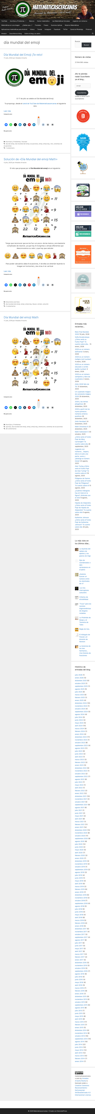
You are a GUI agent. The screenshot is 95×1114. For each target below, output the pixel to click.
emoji (40, 144)
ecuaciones (34, 144)
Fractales (38, 25)
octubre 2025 (80, 683)
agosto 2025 (79, 689)
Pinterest (89, 29)
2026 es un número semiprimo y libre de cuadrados (82, 376)
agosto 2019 (79, 872)
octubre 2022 (80, 774)
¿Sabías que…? (27, 25)
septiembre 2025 (81, 686)
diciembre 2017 (80, 929)
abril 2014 (78, 1053)
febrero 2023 (80, 762)
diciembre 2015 (80, 996)
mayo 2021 (79, 816)
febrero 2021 (80, 824)
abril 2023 (79, 757)
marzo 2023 (79, 759)
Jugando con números (80, 21)
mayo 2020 (79, 850)
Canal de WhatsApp (76, 29)
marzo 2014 (79, 1056)
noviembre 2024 (81, 706)
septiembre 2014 (81, 1039)
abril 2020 (79, 853)
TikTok (65, 29)
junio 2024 (79, 720)
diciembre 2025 (81, 680)
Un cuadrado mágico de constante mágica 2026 (83, 394)
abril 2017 (78, 951)
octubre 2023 (80, 743)
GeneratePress (62, 1111)
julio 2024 (78, 717)
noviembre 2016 (81, 965)
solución (45, 304)
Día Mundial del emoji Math (21, 317)
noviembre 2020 (81, 833)
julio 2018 (78, 909)
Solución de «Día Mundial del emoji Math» (30, 159)
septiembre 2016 (81, 971)
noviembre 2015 (81, 999)
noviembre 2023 (81, 740)
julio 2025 (78, 692)
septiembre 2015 (81, 1005)
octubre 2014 (80, 1036)
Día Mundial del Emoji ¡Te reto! (23, 54)
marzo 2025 (79, 695)
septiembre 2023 (81, 745)
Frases (46, 25)
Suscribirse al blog (15, 33)
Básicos (31, 21)
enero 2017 (79, 960)
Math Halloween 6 (82, 432)
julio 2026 (78, 675)
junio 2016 (79, 979)
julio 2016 (78, 977)
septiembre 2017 (81, 937)
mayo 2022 (79, 785)
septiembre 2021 (81, 805)
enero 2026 (79, 678)
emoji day (46, 144)
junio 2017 (79, 946)
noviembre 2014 (81, 1033)
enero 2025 (79, 700)
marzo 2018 (79, 920)
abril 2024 (79, 726)
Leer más (7, 111)
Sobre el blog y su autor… (32, 33)
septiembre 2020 (81, 838)
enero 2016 (79, 994)
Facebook (57, 29)
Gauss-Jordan (37, 304)
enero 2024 (79, 734)
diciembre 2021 (80, 796)
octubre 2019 (80, 867)
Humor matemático (43, 21)
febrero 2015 (80, 1025)
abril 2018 (78, 917)
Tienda (39, 29)
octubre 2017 (80, 934)
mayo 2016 (79, 982)
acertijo (8, 427)
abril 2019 (78, 884)
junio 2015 (79, 1013)
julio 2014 (78, 1044)
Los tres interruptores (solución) (84, 590)
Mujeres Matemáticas (72, 25)
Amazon (4, 33)
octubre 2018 (80, 900)
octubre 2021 (80, 802)
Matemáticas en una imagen (10, 25)
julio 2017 (78, 943)
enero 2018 (79, 926)
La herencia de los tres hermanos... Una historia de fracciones (85, 650)
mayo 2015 (79, 1016)
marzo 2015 (79, 1022)
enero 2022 (79, 793)
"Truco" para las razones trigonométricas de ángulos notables (85, 608)
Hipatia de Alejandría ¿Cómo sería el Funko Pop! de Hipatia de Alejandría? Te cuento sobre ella (83, 507)
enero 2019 (79, 892)
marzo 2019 (79, 886)
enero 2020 (79, 858)
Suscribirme (81, 93)
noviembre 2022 (81, 771)
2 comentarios (10, 306)
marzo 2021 (79, 822)
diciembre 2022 (81, 768)
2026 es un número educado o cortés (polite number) (82, 366)
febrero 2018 (80, 923)
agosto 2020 (79, 841)
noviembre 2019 (81, 864)
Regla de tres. (84, 629)
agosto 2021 (79, 807)
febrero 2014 (80, 1058)
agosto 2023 (79, 748)
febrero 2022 (80, 791)
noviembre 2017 (81, 932)
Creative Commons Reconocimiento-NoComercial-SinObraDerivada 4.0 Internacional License (83, 1090)
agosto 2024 (79, 714)
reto (51, 144)
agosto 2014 (79, 1042)
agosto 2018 (79, 906)
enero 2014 (79, 1061)
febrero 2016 (80, 991)
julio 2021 (78, 810)
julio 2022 (78, 782)
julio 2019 (78, 875)
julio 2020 (78, 844)
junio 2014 (79, 1047)
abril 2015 (78, 1019)
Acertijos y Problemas (17, 21)
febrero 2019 (80, 889)
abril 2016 (78, 985)
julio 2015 (78, 1011)
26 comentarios (11, 429)
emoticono (42, 427)
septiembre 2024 (81, 712)
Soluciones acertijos (13, 302)
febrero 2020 (80, 855)
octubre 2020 (80, 836)
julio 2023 (78, 751)
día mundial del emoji (22, 144)
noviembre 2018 (81, 898)
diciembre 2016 (81, 963)
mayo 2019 (79, 881)
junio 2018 (79, 912)
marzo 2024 (79, 728)
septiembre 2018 (81, 903)
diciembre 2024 (81, 703)
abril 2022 (78, 788)
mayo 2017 (79, 948)
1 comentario (10, 148)
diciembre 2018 (80, 895)
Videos (32, 29)
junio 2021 (79, 813)
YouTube (4, 21)
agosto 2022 (79, 779)
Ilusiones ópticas (56, 25)
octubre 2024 (80, 709)
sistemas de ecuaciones (54, 427)
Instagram (48, 29)
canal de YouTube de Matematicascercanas (40, 104)
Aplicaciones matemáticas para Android (14, 29)
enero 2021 (79, 827)
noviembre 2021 (81, 799)
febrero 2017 (80, 957)
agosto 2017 (79, 940)
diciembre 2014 (81, 1030)
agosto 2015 (79, 1008)
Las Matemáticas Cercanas (61, 21)
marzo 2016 (79, 988)
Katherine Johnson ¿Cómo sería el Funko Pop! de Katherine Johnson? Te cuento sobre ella (83, 522)
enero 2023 (79, 765)
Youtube (24, 142)
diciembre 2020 (81, 830)
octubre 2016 (80, 968)
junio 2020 (79, 847)
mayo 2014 (79, 1050)
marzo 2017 (79, 954)
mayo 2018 (79, 915)
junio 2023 (79, 754)
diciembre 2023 (81, 737)
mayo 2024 (79, 723)
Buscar (77, 41)
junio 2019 (79, 878)
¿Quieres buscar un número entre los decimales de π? (84, 578)
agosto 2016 (79, 974)
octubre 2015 (80, 1002)
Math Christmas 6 (81, 427)
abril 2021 (78, 819)
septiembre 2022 (81, 776)
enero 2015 (79, 1027)
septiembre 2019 (81, 870)
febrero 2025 (80, 697)
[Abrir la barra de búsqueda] (92, 33)
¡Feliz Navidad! (80, 421)
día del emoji (10, 144)
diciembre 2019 (81, 861)
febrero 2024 (80, 731)
